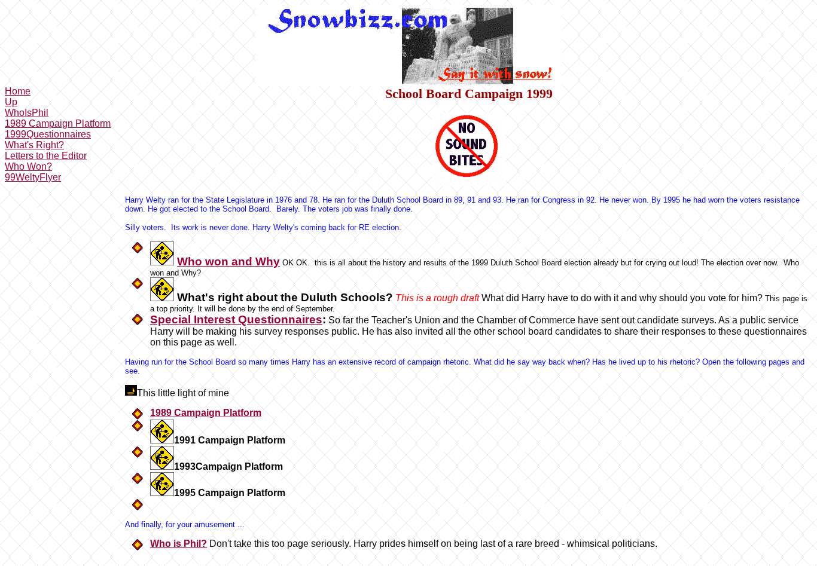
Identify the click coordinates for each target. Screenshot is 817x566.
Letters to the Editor (46, 156)
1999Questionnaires (48, 134)
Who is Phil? (178, 544)
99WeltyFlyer (33, 177)
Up (11, 102)
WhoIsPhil (26, 113)
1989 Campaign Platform (58, 123)
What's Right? (34, 145)
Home (18, 91)
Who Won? (28, 166)
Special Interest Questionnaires (236, 319)
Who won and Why (228, 261)
